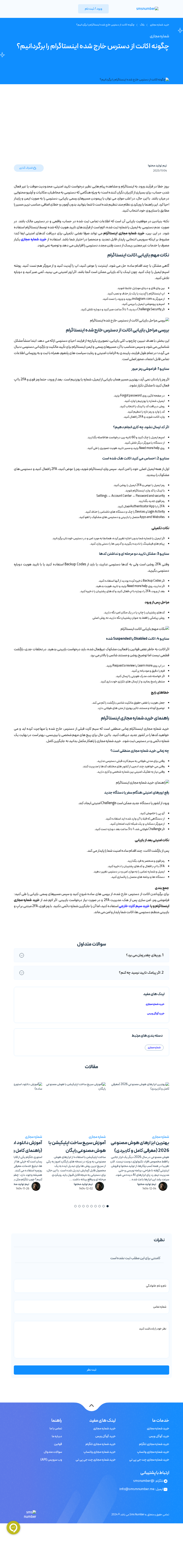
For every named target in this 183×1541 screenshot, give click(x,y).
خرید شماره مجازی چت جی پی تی (149, 1460)
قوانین (58, 1444)
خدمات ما (160, 1420)
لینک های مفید (102, 1420)
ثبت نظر (91, 1370)
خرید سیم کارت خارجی (134, 906)
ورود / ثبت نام (93, 8)
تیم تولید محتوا (157, 166)
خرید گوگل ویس (155, 1014)
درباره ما (57, 1436)
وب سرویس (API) (51, 1460)
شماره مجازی (159, 36)
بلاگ (142, 25)
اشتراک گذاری (26, 168)
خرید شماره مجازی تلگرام (154, 1444)
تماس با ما (56, 1429)
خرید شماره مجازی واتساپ (153, 1452)
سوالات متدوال (53, 1452)
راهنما (56, 1420)
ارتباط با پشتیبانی (154, 1473)
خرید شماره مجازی (159, 25)
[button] (107, 1206)
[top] (91, 1405)
